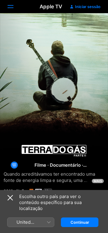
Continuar (79, 222)
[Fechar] (10, 197)
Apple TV (51, 7)
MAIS (98, 181)
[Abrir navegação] (14, 6)
